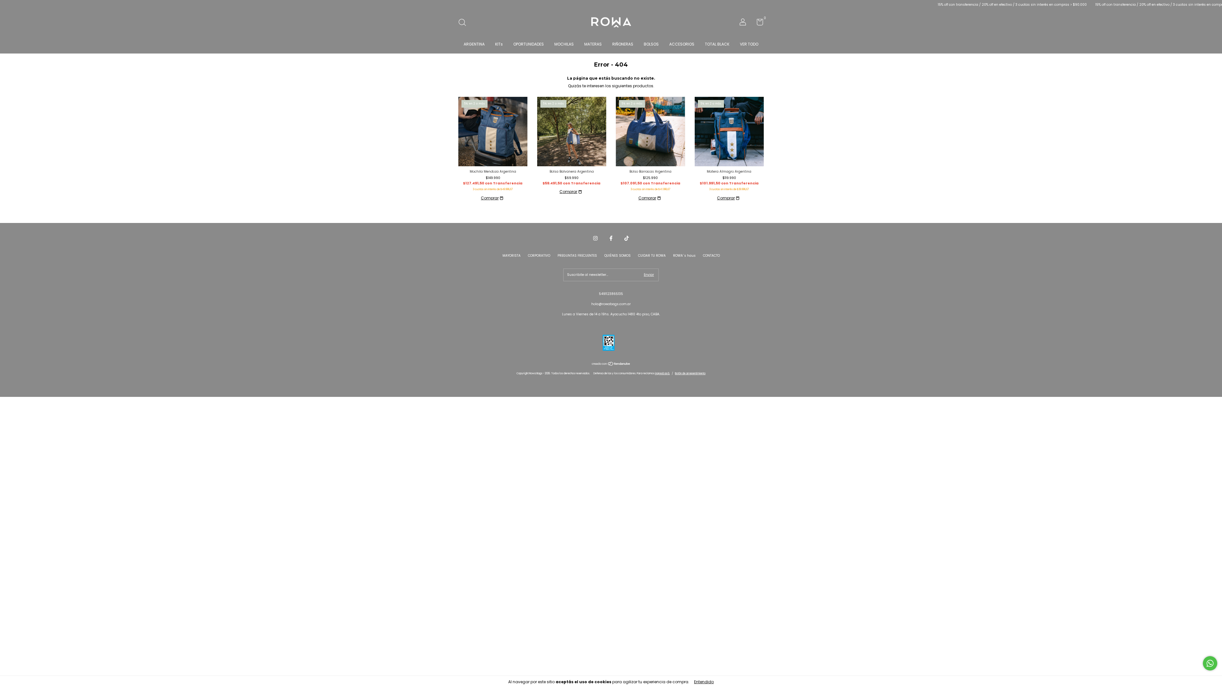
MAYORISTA (511, 255)
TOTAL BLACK (717, 44)
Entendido (704, 681)
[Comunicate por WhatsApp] (1210, 663)
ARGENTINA (474, 44)
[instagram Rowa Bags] (595, 238)
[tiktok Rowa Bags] (626, 238)
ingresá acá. (662, 373)
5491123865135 (611, 293)
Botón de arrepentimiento (690, 373)
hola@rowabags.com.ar (611, 304)
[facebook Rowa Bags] (611, 238)
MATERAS (593, 44)
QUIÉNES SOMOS (617, 255)
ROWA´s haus (684, 255)
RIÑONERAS (622, 44)
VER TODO (749, 44)
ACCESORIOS (681, 44)
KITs (499, 44)
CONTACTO (711, 255)
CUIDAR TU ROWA (652, 255)
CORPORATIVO (539, 255)
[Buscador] (464, 23)
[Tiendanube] (611, 364)
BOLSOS (651, 44)
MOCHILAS (564, 44)
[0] (757, 23)
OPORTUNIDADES (528, 44)
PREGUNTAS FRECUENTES (577, 255)
